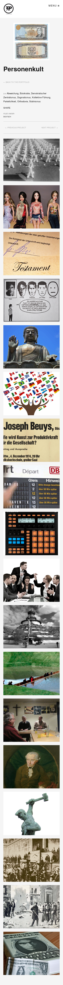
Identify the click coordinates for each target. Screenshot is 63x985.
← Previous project (15, 127)
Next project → (49, 127)
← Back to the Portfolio (16, 82)
